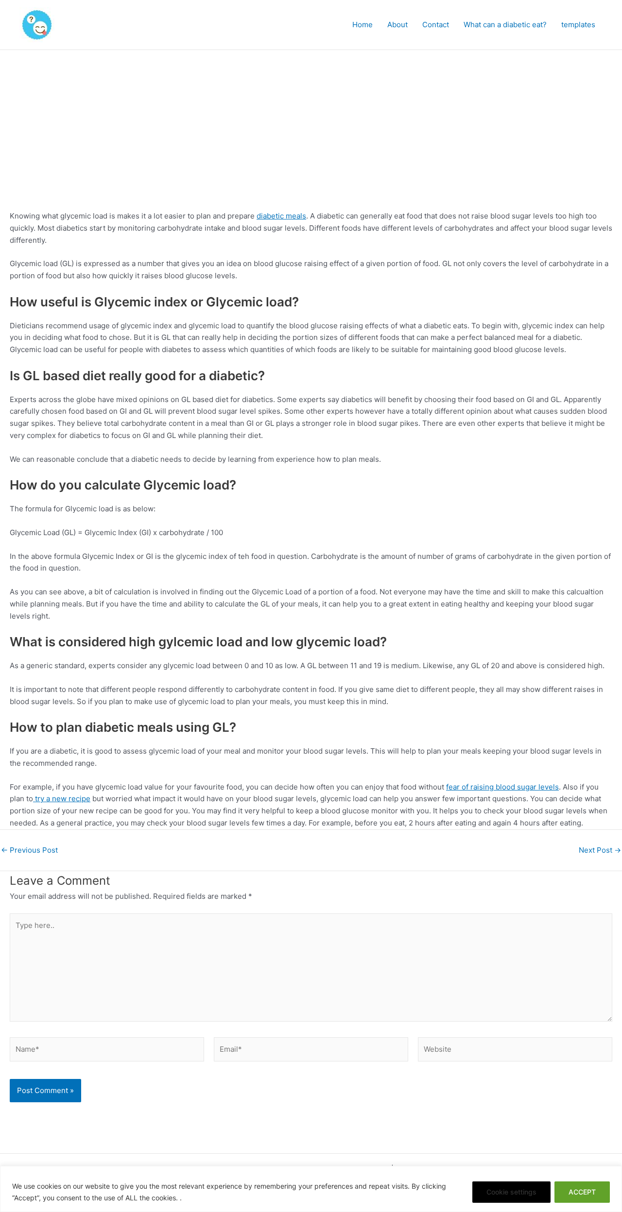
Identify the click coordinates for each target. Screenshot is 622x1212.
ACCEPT (582, 1192)
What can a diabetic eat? (505, 24)
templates (578, 24)
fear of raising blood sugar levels (502, 786)
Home (362, 24)
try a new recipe (61, 798)
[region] (311, 1189)
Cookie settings (511, 1192)
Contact (435, 24)
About (397, 24)
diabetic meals (281, 215)
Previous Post (29, 850)
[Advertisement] (311, 123)
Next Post (600, 850)
